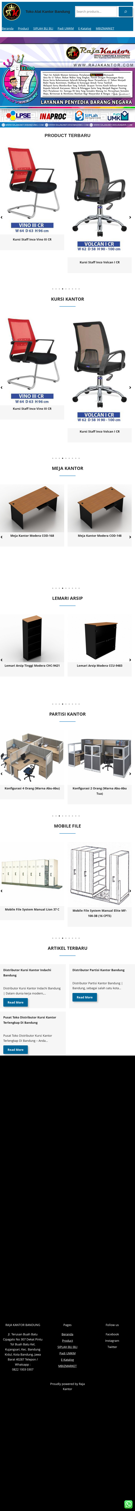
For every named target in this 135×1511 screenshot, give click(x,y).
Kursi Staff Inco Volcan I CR (32, 431)
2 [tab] (56, 289)
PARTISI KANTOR (67, 714)
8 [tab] (75, 289)
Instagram (112, 1341)
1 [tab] (52, 289)
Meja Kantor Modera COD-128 (100, 566)
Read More (16, 1002)
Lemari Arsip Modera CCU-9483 (32, 666)
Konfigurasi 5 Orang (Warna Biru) (99, 788)
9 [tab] (79, 289)
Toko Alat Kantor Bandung (48, 12)
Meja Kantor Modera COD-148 (32, 536)
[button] (130, 217)
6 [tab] (69, 289)
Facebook (112, 1334)
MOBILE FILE (67, 826)
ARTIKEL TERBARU (67, 948)
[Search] (126, 12)
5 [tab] (66, 289)
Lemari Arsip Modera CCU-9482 (99, 666)
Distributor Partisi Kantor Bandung (98, 970)
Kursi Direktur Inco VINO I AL (109, 266)
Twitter (112, 1347)
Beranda (8, 28)
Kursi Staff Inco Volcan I (41, 242)
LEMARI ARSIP (67, 598)
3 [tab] (59, 289)
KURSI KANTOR (67, 299)
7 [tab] (72, 289)
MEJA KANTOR (67, 468)
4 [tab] (62, 289)
